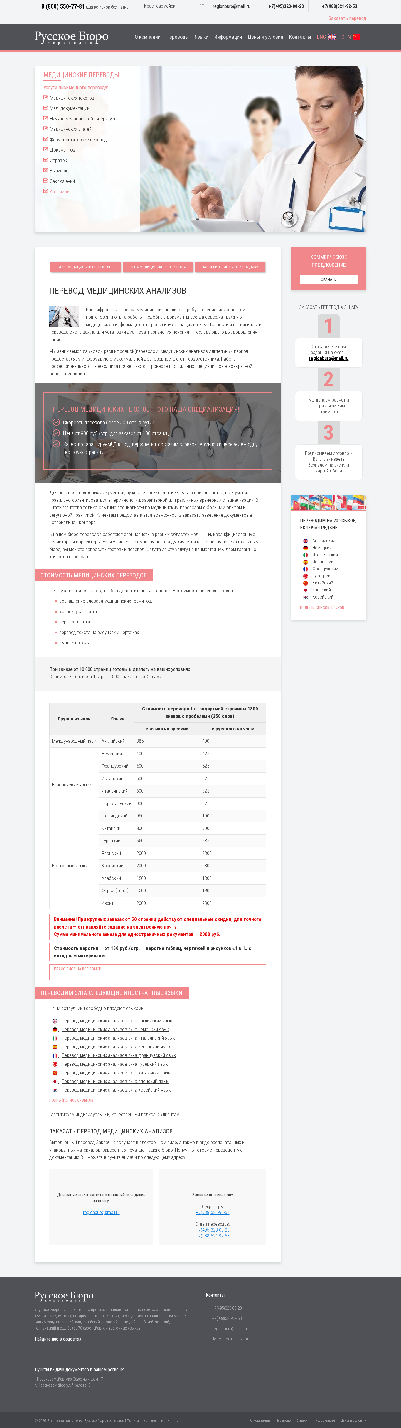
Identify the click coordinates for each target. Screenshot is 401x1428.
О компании (148, 37)
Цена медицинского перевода (158, 267)
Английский (323, 540)
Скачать (329, 279)
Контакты (300, 37)
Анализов (59, 191)
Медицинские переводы (81, 75)
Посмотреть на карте (231, 1339)
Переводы (177, 37)
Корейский (322, 597)
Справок (58, 160)
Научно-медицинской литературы (83, 119)
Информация (228, 37)
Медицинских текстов (72, 98)
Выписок (59, 171)
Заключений (62, 181)
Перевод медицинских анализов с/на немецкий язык (115, 1029)
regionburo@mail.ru (231, 6)
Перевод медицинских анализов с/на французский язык (119, 1055)
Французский (325, 569)
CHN (346, 37)
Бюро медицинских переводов (86, 267)
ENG (321, 37)
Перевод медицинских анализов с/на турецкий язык (115, 1064)
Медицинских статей (71, 129)
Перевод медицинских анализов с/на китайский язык (116, 1072)
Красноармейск (159, 6)
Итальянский (325, 554)
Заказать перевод (347, 18)
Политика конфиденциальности (153, 1420)
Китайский (322, 583)
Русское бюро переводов (104, 1420)
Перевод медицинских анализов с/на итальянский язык (118, 1038)
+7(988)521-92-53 (339, 6)
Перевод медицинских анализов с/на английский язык (117, 1021)
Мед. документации (70, 108)
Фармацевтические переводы (80, 139)
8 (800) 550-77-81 (63, 6)
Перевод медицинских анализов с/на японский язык (115, 1081)
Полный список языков (71, 1100)
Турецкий (321, 576)
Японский (321, 590)
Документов (62, 150)
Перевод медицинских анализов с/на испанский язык (116, 1047)
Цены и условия (265, 37)
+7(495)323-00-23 (286, 6)
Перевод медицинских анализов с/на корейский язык (116, 1090)
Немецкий (322, 547)
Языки (201, 37)
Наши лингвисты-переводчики (230, 267)
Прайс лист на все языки (77, 969)
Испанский (322, 562)
